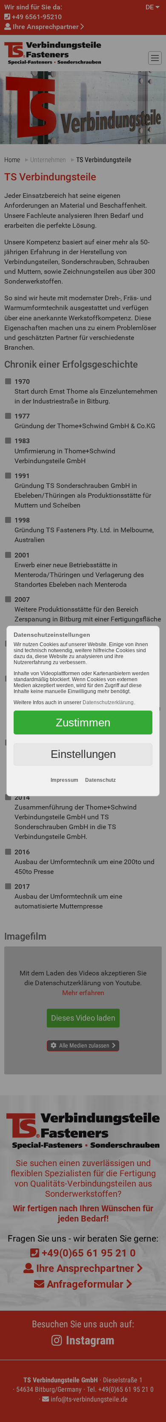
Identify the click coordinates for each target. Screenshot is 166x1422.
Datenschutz (100, 780)
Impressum (64, 780)
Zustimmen (83, 722)
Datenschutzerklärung (108, 702)
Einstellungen (83, 754)
